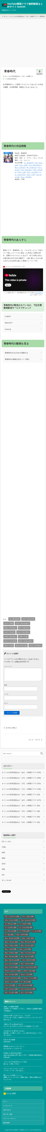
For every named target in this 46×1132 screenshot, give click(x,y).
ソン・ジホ (23, 165)
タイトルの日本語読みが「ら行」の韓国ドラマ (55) (21, 817)
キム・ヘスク (25, 949)
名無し (6, 1007)
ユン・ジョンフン (25, 641)
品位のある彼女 (16, 1053)
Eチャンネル (6, 841)
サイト (6, 703)
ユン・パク (31, 174)
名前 (5, 685)
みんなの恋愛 (11, 1093)
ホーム (5, 1101)
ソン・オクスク (28, 960)
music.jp (8, 329)
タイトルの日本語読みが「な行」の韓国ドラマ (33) (21, 794)
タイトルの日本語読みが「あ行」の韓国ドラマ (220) (21, 772)
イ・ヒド (36, 931)
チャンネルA (6, 880)
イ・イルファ (25, 924)
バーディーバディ (18, 1068)
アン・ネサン (28, 916)
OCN (3, 864)
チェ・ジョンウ (11, 967)
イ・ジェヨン (10, 927)
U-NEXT (8, 316)
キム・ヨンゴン (27, 956)
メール (6, 694)
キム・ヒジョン (27, 945)
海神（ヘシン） (17, 1075)
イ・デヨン (24, 931)
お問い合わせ (7, 1110)
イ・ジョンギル (25, 927)
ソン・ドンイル (11, 964)
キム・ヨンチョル (12, 960)
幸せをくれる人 (19, 1031)
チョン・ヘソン (30, 978)
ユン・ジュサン (11, 992)
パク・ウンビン (10, 637)
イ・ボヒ (9, 935)
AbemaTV (8, 323)
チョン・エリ (26, 974)
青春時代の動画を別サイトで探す (17, 359)
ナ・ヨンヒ (26, 982)
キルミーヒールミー (18, 1046)
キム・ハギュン (11, 945)
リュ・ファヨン (26, 177)
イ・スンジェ (10, 931)
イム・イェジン (11, 920)
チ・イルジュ (31, 167)
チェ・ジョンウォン (28, 967)
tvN (3, 875)
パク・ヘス (21, 172)
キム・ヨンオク (11, 956)
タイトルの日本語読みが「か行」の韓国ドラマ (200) (21, 778)
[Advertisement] (23, 42)
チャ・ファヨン (11, 974)
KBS (3, 852)
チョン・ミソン (11, 982)
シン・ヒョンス (28, 619)
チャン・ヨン (29, 971)
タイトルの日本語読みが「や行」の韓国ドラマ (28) (21, 811)
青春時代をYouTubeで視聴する (16, 353)
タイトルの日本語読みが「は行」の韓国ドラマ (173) (21, 800)
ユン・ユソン (26, 992)
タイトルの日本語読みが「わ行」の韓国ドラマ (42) (21, 822)
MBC (3, 858)
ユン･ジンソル (21, 645)
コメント (8, 666)
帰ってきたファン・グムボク (21, 1015)
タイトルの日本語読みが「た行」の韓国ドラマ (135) (21, 789)
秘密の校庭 (14, 1007)
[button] (42, 753)
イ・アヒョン (10, 924)
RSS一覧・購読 (7, 1114)
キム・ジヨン (28, 938)
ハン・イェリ (9, 632)
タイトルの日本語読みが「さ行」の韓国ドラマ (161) (21, 783)
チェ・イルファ (27, 964)
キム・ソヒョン (11, 942)
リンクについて (7, 1105)
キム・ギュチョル (12, 938)
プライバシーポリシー (9, 1118)
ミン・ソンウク (32, 172)
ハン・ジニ (10, 985)
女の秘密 (12, 1040)
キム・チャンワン (28, 942)
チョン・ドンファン (13, 978)
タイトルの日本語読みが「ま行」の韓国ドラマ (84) (21, 806)
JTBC (4, 847)
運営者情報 (6, 1122)
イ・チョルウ (28, 163)
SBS (3, 869)
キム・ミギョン (11, 953)
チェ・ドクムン (20, 167)
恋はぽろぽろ (18, 1024)
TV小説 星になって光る (19, 1062)
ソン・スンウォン (35, 165)
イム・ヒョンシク (28, 920)
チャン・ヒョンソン (13, 971)
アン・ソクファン (12, 916)
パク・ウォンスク (25, 985)
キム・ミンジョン (28, 953)
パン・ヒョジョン (28, 989)
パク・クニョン (11, 989)
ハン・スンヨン (26, 170)
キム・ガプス (22, 935)
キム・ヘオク (10, 949)
